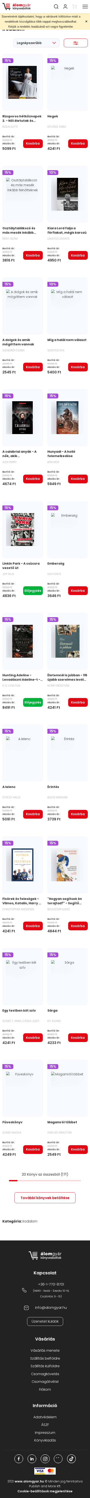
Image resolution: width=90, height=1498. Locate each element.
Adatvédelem (45, 1417)
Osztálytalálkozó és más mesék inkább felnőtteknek (18, 232)
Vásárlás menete (45, 1350)
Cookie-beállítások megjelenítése (45, 1491)
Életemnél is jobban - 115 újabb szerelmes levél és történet (67, 679)
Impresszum (45, 1432)
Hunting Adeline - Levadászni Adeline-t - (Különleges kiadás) (21, 679)
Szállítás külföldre (45, 1366)
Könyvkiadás (45, 1440)
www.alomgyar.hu (29, 1481)
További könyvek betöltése (45, 1197)
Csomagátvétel (45, 1381)
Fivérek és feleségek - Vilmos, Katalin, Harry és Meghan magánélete (22, 903)
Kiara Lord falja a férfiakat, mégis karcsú (67, 230)
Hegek (52, 116)
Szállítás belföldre (45, 1358)
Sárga (52, 1010)
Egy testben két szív (19, 1010)
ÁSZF (45, 1424)
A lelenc (9, 787)
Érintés (53, 787)
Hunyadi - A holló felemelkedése (61, 453)
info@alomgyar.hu (51, 1307)
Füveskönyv (12, 1122)
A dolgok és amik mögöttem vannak (18, 342)
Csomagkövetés (45, 1373)
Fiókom (45, 1389)
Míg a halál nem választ (67, 340)
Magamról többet (62, 1122)
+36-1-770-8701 (51, 1284)
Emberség (55, 563)
